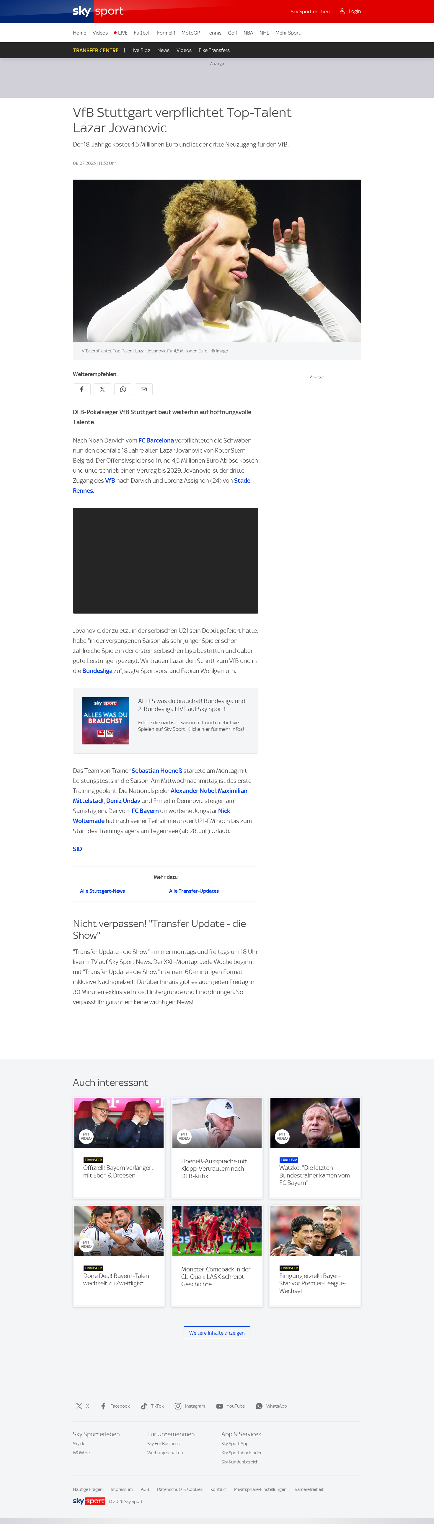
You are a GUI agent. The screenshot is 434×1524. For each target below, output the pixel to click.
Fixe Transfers (214, 50)
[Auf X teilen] (102, 389)
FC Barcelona (156, 440)
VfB (110, 480)
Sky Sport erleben (310, 11)
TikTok (157, 1406)
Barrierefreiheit (309, 1489)
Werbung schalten (165, 1452)
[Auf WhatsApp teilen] (123, 389)
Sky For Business (163, 1443)
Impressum (122, 1489)
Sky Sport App (235, 1443)
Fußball (142, 33)
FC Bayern (146, 810)
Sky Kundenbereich (240, 1462)
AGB (145, 1489)
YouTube (236, 1406)
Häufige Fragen (88, 1489)
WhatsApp (276, 1406)
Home (79, 33)
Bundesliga (97, 670)
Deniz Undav (123, 800)
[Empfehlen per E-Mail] (144, 389)
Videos (100, 33)
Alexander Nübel (193, 790)
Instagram (195, 1406)
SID (77, 849)
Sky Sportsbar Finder (241, 1452)
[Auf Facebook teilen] (82, 389)
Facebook (120, 1406)
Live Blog (140, 50)
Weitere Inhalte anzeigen (217, 1333)
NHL (264, 33)
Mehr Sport (288, 33)
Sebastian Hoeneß (157, 770)
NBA (248, 33)
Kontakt (218, 1489)
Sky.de (79, 1443)
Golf (232, 33)
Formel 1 (166, 33)
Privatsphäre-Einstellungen (260, 1489)
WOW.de (81, 1452)
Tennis (214, 33)
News (163, 50)
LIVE (123, 33)
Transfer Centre (96, 50)
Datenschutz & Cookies (180, 1489)
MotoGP (191, 33)
